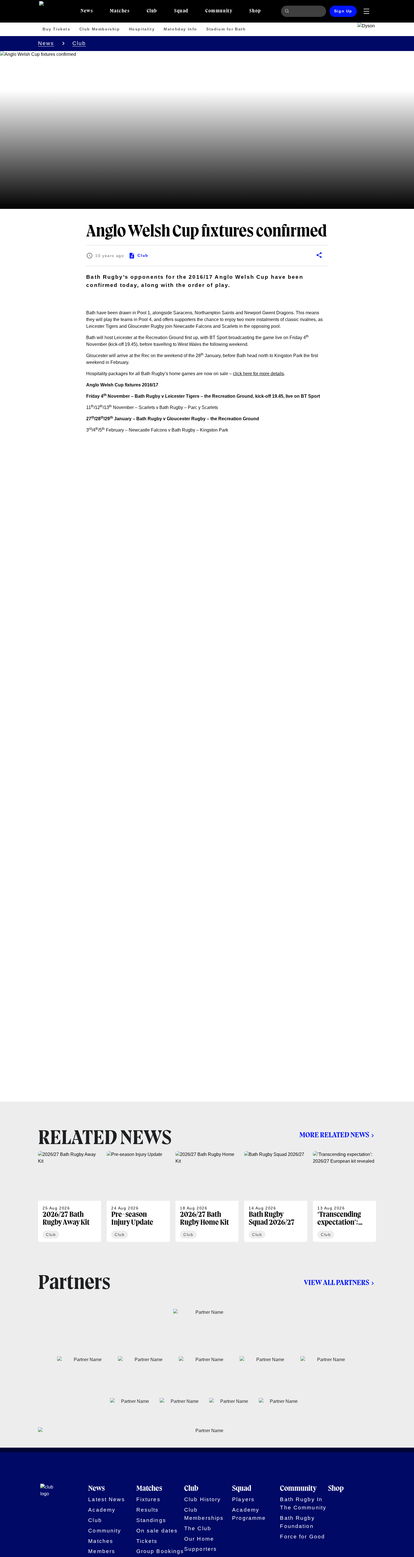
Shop (336, 1488)
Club (79, 43)
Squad (241, 1488)
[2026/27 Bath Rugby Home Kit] (207, 1196)
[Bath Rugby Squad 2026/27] (275, 1196)
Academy (101, 1510)
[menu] (366, 11)
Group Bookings (160, 1551)
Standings (151, 1520)
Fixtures (148, 1499)
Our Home (199, 1539)
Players (243, 1499)
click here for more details (258, 373)
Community (104, 1531)
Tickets (147, 1541)
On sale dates (157, 1531)
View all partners (336, 1283)
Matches (100, 1541)
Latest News (106, 1499)
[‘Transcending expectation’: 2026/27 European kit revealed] (344, 1196)
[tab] (86, 11)
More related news (334, 1135)
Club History (202, 1499)
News (46, 43)
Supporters (200, 1549)
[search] (287, 11)
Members (101, 1551)
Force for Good (302, 1537)
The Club (197, 1528)
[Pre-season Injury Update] (138, 1196)
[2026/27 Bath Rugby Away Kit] (69, 1196)
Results (147, 1510)
